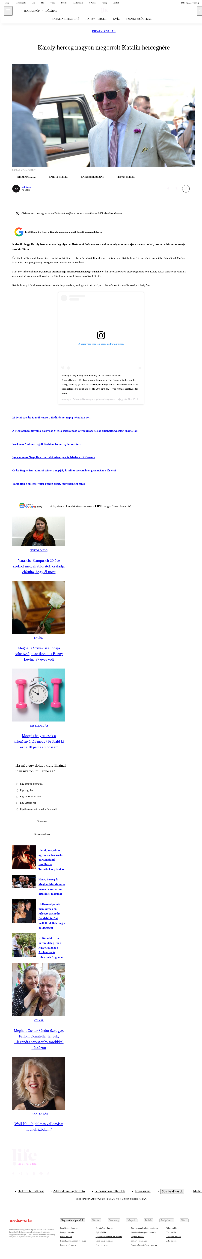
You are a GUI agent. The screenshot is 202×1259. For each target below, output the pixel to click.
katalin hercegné (65, 19)
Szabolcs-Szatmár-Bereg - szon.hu (144, 1245)
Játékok (116, 3)
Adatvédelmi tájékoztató (69, 1191)
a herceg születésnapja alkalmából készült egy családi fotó (73, 271)
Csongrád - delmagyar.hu (69, 1245)
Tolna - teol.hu (171, 1228)
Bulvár (148, 1220)
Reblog (104, 3)
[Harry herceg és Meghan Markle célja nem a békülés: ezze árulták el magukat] (24, 881)
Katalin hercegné (92, 177)
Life (33, 3)
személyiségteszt (139, 19)
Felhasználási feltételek (110, 1191)
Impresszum (143, 1191)
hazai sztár (39, 1113)
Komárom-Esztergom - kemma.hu (143, 1232)
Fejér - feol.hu (101, 1232)
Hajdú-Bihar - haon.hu (104, 1241)
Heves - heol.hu (101, 1245)
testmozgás (39, 725)
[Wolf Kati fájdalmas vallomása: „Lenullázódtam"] (38, 1083)
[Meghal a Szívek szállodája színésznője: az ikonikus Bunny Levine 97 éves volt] (38, 607)
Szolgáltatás (166, 1220)
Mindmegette (21, 3)
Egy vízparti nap (28, 802)
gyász (39, 638)
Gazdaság (114, 1220)
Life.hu (27, 186)
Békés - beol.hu (66, 1237)
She (42, 3)
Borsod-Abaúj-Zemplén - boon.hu (73, 1241)
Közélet (96, 1220)
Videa (52, 3)
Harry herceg (96, 19)
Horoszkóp (32, 10)
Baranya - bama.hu (67, 1232)
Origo (7, 3)
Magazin (132, 1220)
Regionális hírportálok (72, 1220)
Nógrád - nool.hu (137, 1237)
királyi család (104, 31)
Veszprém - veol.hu (173, 1237)
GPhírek (92, 3)
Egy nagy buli (27, 790)
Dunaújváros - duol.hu (104, 1228)
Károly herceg (58, 177)
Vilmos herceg (125, 177)
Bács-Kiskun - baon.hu (68, 1228)
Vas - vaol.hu (171, 1232)
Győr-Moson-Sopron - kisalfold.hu (109, 1237)
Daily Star (145, 285)
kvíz (116, 19)
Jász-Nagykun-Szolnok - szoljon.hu (144, 1228)
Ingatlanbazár (78, 3)
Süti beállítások (172, 1191)
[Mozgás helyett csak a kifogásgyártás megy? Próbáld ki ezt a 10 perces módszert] (38, 695)
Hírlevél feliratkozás (31, 1191)
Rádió (184, 1220)
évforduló (39, 550)
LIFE (98, 506)
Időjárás (51, 10)
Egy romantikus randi (31, 796)
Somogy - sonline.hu (139, 1241)
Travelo (64, 3)
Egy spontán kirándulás (31, 784)
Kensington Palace (70, 399)
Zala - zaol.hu (171, 1241)
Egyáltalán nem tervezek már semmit (38, 809)
